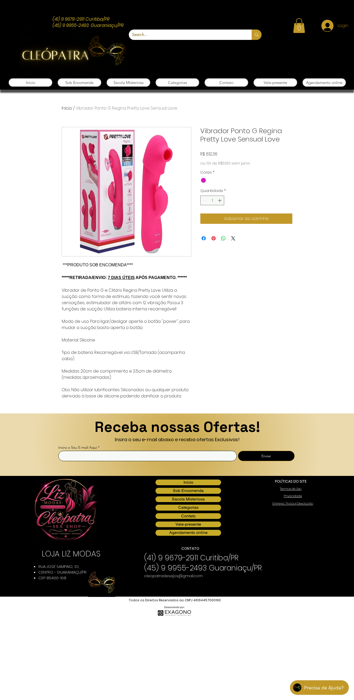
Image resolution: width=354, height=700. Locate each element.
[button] (299, 25)
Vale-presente (188, 524)
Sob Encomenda (188, 490)
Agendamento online (188, 532)
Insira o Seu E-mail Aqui (77, 447)
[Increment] (220, 200)
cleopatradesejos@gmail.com (173, 575)
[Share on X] (233, 238)
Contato (188, 515)
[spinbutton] (212, 200)
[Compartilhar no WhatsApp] (223, 238)
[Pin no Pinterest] (213, 238)
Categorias (188, 507)
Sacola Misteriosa (188, 499)
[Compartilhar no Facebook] (204, 238)
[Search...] (256, 35)
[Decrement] (204, 200)
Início (67, 108)
